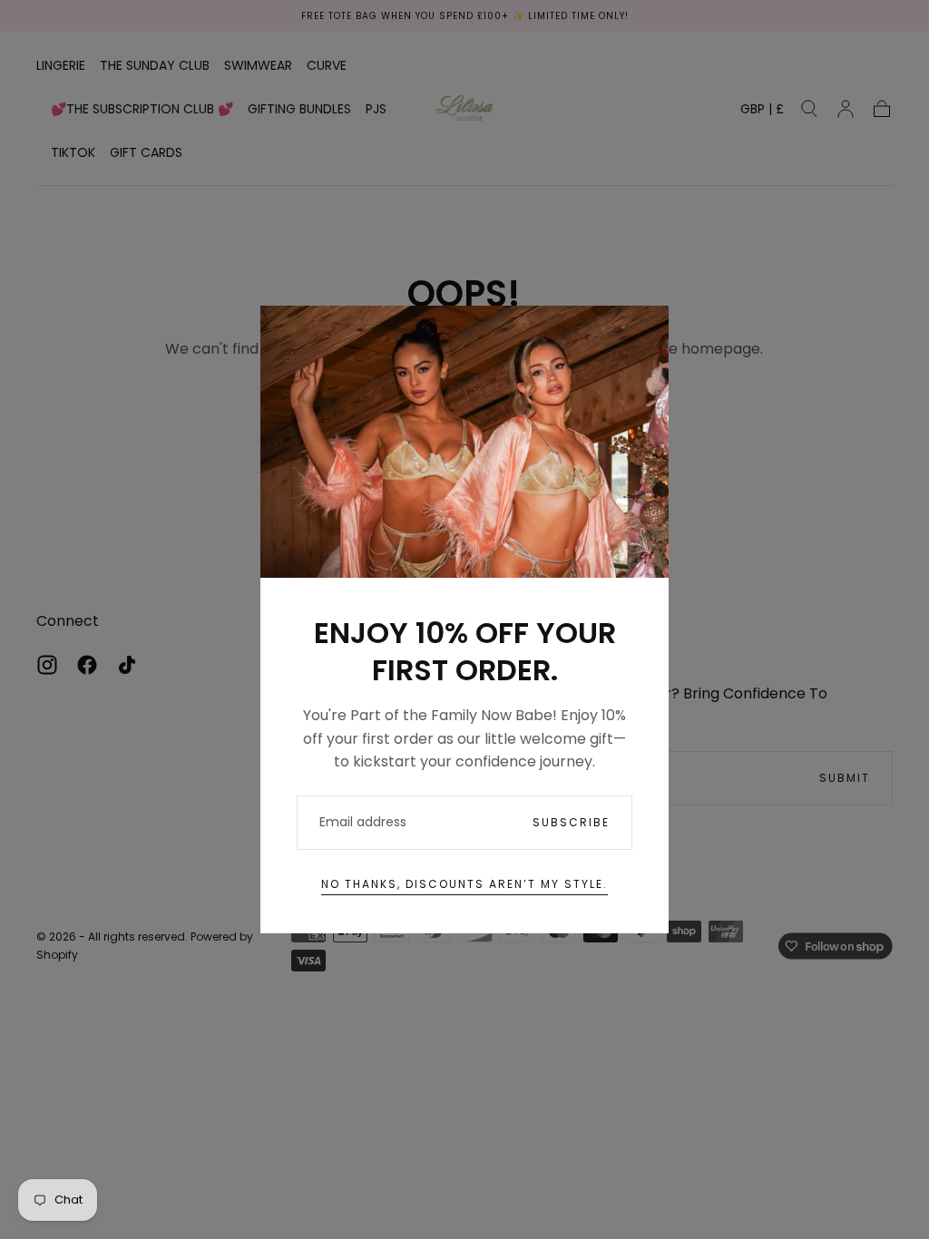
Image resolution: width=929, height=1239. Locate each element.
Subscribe (571, 822)
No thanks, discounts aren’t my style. (464, 884)
